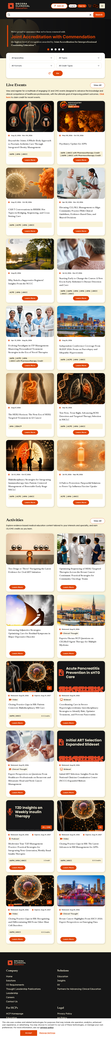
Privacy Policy (64, 1013)
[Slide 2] (52, 49)
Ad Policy (62, 1017)
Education (62, 976)
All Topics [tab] (63, 58)
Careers (10, 997)
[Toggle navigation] (102, 6)
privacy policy (47, 1027)
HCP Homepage (14, 1013)
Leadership (12, 993)
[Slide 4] (59, 49)
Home (9, 976)
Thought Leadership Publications (23, 989)
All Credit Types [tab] (66, 66)
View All (97, 85)
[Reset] (49, 73)
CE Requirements (15, 984)
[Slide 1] (48, 49)
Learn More (30, 160)
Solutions (11, 980)
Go (57, 73)
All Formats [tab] (17, 66)
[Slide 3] (56, 49)
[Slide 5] (63, 49)
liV (58, 984)
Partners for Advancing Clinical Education (79, 989)
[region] (55, 1028)
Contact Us (11, 1001)
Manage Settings (47, 1033)
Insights (61, 980)
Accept (28, 1033)
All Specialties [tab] (18, 58)
